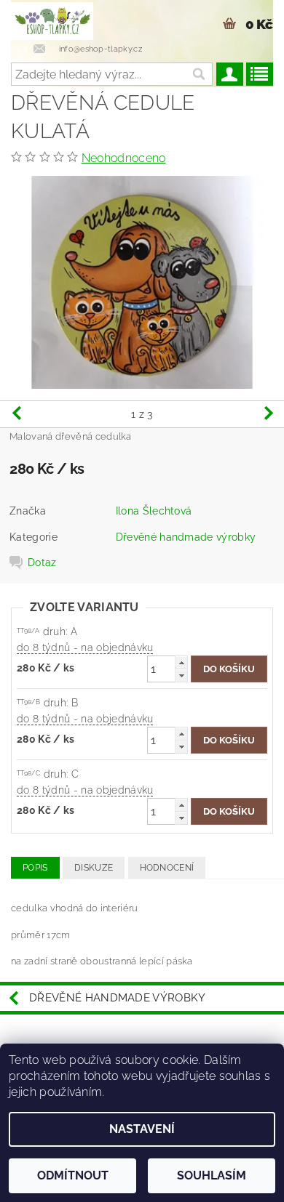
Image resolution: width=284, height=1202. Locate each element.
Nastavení (142, 1129)
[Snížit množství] (181, 675)
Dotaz (42, 562)
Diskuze (93, 868)
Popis (35, 868)
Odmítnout (73, 1175)
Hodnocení (167, 868)
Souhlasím (211, 1175)
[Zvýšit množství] (181, 662)
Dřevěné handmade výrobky (186, 537)
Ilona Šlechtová (154, 511)
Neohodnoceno (124, 158)
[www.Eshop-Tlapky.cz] (52, 19)
